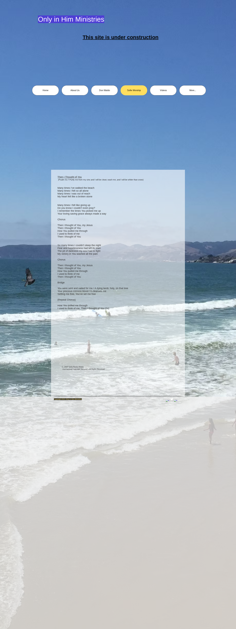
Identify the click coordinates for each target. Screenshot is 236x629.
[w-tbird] (171, 399)
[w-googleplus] (175, 401)
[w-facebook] (167, 401)
